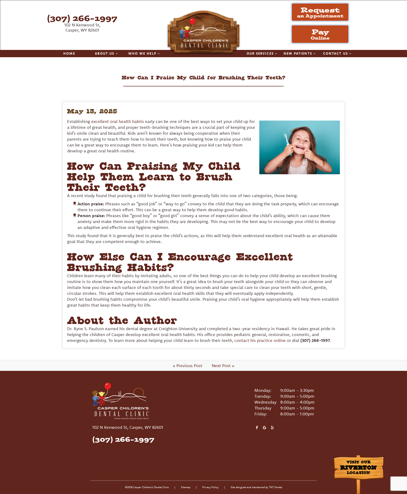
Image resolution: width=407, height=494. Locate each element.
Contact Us (335, 53)
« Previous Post (187, 365)
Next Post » (223, 365)
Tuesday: (262, 396)
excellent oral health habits (117, 121)
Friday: (260, 414)
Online (320, 33)
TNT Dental (275, 487)
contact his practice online (260, 340)
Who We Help (142, 53)
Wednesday (265, 402)
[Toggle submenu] (116, 53)
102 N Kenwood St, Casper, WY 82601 (82, 27)
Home (69, 53)
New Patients (298, 53)
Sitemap (185, 487)
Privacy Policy (210, 487)
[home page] (203, 32)
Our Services (260, 53)
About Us (104, 53)
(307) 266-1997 (82, 18)
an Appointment (320, 12)
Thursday (262, 408)
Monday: (262, 390)
